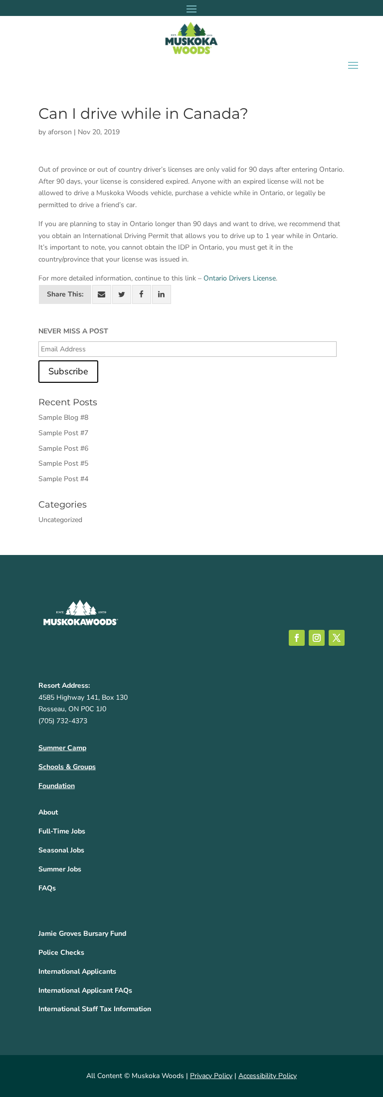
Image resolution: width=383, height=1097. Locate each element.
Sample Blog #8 (63, 417)
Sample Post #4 (63, 479)
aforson (60, 132)
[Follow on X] (337, 638)
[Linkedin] (162, 294)
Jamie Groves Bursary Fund (82, 933)
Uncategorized (60, 520)
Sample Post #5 (63, 463)
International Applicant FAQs (85, 990)
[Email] (102, 294)
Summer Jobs (59, 869)
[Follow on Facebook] (297, 638)
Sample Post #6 (63, 448)
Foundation (56, 786)
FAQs (47, 888)
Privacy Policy (211, 1076)
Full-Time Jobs (61, 831)
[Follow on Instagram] (317, 638)
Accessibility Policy (267, 1076)
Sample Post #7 (63, 433)
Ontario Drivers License (239, 278)
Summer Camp (62, 748)
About (48, 812)
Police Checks (61, 952)
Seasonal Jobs (61, 850)
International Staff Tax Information (94, 1009)
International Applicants (77, 971)
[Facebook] (142, 294)
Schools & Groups (67, 767)
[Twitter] (122, 294)
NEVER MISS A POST (73, 331)
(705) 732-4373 (62, 721)
